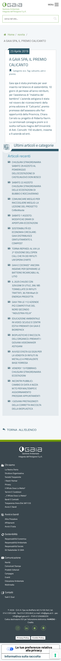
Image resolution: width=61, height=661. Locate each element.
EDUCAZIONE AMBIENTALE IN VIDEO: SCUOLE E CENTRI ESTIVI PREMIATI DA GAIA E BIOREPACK (26, 324)
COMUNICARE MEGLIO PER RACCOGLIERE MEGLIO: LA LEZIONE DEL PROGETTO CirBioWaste (26, 204)
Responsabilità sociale (14, 546)
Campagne (9, 573)
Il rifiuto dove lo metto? (15, 488)
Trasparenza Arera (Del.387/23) (18, 503)
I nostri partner (11, 480)
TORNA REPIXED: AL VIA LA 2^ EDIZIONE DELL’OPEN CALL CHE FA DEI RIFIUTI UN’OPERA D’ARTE (26, 254)
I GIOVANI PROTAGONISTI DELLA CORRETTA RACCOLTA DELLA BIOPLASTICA (26, 405)
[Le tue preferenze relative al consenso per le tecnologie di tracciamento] (55, 655)
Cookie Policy (38, 638)
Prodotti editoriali (12, 569)
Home (10, 34)
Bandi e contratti (12, 499)
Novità (7, 562)
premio (12, 74)
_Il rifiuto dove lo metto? (15, 495)
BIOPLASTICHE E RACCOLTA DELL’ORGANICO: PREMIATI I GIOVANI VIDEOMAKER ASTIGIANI (26, 340)
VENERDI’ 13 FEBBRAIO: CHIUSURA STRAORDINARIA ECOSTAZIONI (26, 371)
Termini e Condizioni (13, 491)
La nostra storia (11, 469)
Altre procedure (11, 519)
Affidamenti (9, 522)
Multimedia (9, 584)
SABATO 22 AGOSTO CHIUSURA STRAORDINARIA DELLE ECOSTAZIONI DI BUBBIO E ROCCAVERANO (26, 188)
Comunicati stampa (13, 566)
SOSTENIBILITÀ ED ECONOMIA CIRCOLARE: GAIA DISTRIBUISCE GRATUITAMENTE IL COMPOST (24, 235)
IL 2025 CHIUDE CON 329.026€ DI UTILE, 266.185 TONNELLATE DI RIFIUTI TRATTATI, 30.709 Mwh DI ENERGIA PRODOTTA (26, 289)
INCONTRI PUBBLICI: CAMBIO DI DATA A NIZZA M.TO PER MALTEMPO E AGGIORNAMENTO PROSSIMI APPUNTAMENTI (26, 388)
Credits (31, 622)
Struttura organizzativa (14, 473)
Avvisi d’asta (10, 526)
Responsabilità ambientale (16, 542)
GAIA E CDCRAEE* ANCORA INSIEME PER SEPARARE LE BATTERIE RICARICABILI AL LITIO (26, 270)
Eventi (7, 577)
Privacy (8, 484)
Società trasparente (13, 477)
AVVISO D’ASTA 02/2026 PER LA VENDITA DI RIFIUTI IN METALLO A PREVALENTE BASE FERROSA (27, 357)
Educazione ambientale (14, 580)
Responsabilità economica (15, 538)
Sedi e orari (10, 597)
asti (42, 70)
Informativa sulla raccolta (23, 656)
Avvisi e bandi (11, 506)
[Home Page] (14, 4)
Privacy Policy (23, 638)
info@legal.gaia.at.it (21, 616)
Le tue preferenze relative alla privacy (33, 649)
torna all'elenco (21, 429)
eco (24, 70)
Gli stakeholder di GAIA (14, 550)
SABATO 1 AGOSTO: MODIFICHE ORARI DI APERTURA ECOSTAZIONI (25, 219)
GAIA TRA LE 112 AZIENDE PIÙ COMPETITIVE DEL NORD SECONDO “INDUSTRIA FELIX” (25, 307)
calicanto (35, 70)
